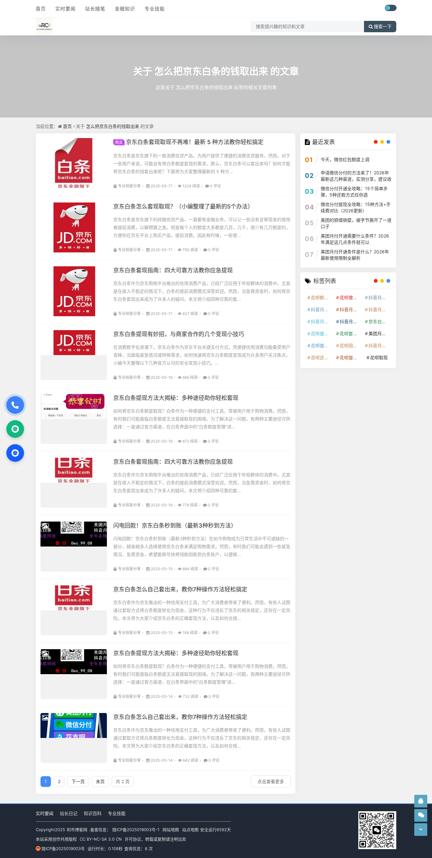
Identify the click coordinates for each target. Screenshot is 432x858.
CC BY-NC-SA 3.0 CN (101, 839)
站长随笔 (95, 9)
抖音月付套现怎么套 (322, 309)
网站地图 (171, 829)
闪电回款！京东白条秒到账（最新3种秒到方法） (175, 525)
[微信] (15, 429)
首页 (41, 9)
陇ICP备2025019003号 (63, 848)
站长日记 (68, 813)
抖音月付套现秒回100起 (379, 345)
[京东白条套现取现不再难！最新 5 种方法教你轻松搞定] (73, 163)
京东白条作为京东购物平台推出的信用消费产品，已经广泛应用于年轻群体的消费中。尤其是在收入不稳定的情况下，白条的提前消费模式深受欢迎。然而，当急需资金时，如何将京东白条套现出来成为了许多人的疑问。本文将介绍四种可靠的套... (201, 291)
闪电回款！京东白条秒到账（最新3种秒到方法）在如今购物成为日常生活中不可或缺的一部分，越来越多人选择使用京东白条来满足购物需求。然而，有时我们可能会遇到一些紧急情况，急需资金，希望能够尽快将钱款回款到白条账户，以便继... (201, 546)
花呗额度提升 (322, 297)
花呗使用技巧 (351, 297)
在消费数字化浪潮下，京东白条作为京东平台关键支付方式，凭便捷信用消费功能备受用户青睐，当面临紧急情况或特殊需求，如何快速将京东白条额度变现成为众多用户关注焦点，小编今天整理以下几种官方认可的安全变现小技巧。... (201, 355)
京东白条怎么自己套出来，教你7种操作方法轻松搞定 (180, 589)
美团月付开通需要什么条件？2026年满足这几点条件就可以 (355, 239)
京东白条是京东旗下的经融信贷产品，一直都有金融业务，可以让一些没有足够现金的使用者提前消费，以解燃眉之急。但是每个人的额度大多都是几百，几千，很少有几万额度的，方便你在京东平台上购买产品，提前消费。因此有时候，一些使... (201, 227)
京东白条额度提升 (379, 321)
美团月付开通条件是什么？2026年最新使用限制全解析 (355, 255)
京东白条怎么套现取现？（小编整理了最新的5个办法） (183, 206)
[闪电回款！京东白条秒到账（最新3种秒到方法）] (73, 546)
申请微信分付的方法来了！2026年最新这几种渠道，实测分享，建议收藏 (356, 179)
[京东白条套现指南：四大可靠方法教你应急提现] (73, 291)
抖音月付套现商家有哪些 (379, 309)
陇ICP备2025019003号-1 (135, 829)
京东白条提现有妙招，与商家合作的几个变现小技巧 (178, 334)
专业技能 (155, 9)
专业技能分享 (129, 186)
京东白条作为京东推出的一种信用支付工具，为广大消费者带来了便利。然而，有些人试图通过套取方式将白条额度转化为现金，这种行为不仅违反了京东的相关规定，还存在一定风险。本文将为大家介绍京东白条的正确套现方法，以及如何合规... (201, 610)
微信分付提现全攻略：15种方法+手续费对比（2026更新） (356, 207)
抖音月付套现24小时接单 (379, 297)
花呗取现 (379, 357)
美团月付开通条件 (379, 333)
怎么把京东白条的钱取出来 (211, 71)
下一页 (78, 781)
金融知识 (125, 9)
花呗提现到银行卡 (351, 357)
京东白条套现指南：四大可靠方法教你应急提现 (173, 270)
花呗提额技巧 (322, 333)
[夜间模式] (390, 8)
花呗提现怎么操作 (322, 345)
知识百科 (93, 813)
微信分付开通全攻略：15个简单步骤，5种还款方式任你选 (354, 191)
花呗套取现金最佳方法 (351, 333)
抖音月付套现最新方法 (351, 321)
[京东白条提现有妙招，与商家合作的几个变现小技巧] (73, 355)
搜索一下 (383, 26)
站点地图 (190, 829)
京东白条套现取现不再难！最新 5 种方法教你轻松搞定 (189, 142)
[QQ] (15, 453)
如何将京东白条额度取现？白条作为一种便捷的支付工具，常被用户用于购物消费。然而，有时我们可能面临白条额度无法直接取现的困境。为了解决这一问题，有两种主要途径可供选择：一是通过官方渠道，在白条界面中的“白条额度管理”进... (201, 418)
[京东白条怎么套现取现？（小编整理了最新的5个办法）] (73, 227)
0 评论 (215, 186)
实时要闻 (65, 9)
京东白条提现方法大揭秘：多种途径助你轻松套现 (175, 398)
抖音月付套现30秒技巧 (322, 321)
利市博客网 (77, 829)
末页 (100, 781)
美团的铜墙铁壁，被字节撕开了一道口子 (356, 223)
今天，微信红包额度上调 (345, 159)
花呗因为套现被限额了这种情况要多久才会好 (351, 345)
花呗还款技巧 (322, 357)
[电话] (15, 405)
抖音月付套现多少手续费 (351, 309)
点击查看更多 (270, 781)
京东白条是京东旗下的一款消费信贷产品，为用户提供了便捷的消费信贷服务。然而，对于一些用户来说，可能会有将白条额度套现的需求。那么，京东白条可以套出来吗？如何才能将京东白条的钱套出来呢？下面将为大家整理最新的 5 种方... (201, 163)
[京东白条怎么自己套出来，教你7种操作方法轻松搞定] (73, 610)
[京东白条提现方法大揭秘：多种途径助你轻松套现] (73, 419)
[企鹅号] (420, 801)
